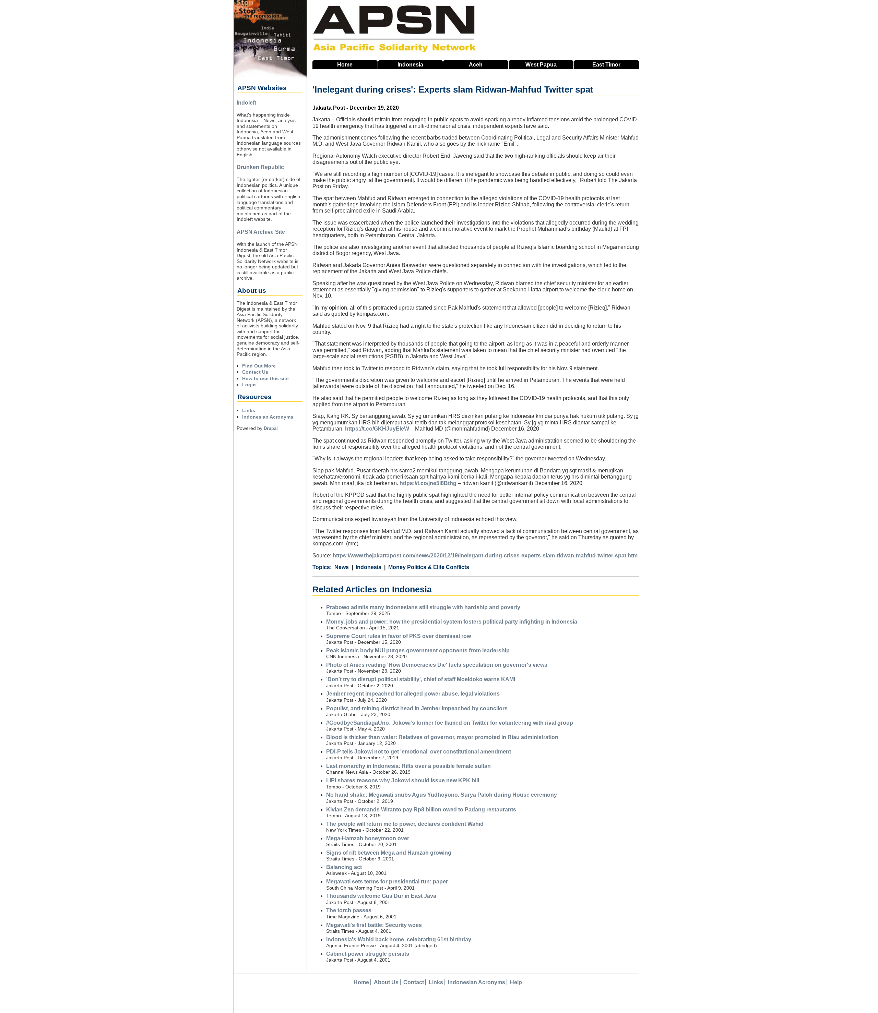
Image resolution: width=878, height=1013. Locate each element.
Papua (541, 65)
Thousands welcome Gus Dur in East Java (381, 896)
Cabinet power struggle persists (367, 954)
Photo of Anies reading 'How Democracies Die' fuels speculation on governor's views (436, 665)
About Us (386, 982)
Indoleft (246, 103)
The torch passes (348, 910)
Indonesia (410, 65)
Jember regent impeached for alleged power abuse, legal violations (413, 694)
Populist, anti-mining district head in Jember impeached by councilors (417, 708)
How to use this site (265, 378)
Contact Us (255, 372)
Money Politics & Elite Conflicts (428, 567)
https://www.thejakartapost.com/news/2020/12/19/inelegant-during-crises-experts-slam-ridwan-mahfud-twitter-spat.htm (485, 555)
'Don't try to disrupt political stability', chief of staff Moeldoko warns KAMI (420, 679)
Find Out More (259, 366)
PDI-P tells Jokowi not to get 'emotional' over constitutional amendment (418, 752)
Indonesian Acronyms (267, 417)
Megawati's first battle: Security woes (374, 925)
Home (345, 65)
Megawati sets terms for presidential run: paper (387, 881)
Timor (606, 65)
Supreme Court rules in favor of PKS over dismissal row (398, 636)
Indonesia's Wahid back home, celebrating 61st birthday (398, 939)
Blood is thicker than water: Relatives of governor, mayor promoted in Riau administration (442, 737)
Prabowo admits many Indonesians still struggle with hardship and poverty (423, 607)
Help (516, 982)
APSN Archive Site (261, 232)
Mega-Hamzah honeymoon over (367, 838)
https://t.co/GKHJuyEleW (377, 429)
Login (249, 384)
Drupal (271, 428)
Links (248, 410)
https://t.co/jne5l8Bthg (428, 483)
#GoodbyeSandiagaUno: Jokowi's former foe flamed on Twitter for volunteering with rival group (449, 723)
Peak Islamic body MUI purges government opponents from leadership (418, 650)
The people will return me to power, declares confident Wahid (405, 824)
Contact (413, 982)
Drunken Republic (260, 167)
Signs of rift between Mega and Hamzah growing (388, 853)
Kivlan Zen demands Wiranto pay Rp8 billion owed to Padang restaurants (421, 809)
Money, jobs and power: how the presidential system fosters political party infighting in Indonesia (451, 622)
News (341, 567)
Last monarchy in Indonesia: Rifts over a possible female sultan (408, 766)
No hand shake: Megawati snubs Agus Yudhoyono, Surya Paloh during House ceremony (441, 795)
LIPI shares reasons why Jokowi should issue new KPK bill (402, 780)
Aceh (476, 65)
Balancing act (344, 867)
